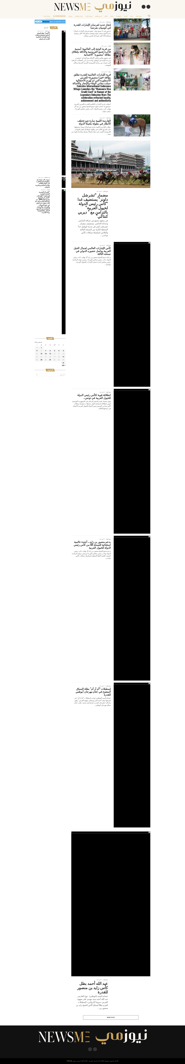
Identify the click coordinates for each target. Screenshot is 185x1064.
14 (45, 354)
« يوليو (64, 365)
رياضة (112, 16)
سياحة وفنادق (79, 16)
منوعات (70, 16)
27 (50, 360)
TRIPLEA (69, 1061)
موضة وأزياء (88, 16)
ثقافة (106, 16)
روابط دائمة (47, 16)
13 (50, 354)
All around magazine (59, 16)
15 (41, 354)
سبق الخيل (139, 16)
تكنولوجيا (118, 16)
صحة (131, 16)
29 (41, 360)
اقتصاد (125, 16)
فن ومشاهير (98, 16)
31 (63, 363)
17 (63, 357)
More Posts (111, 1017)
